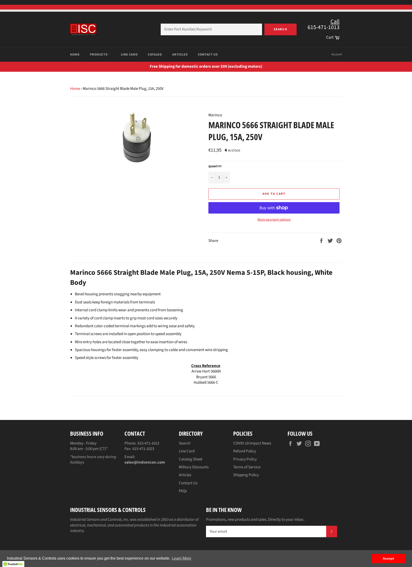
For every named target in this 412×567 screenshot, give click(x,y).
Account (336, 54)
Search (281, 29)
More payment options (274, 219)
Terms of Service (246, 467)
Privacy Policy (245, 459)
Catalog (155, 54)
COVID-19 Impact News (252, 443)
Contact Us (208, 54)
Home (75, 54)
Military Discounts (194, 467)
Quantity (214, 167)
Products (99, 54)
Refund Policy (244, 451)
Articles (180, 54)
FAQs (183, 491)
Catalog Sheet (190, 459)
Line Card (129, 54)
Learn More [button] (181, 558)
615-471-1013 (148, 443)
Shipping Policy (246, 475)
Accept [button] (388, 558)
